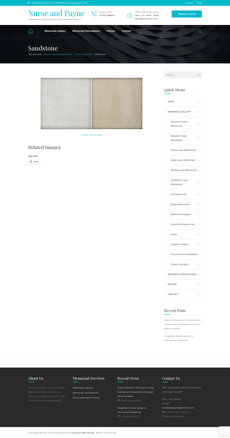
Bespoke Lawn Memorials (179, 138)
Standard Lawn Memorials (179, 123)
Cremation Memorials (182, 224)
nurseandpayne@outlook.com (178, 407)
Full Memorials (179, 194)
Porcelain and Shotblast (184, 254)
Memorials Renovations (86, 31)
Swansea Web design (83, 432)
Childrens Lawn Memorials (179, 182)
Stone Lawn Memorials (183, 150)
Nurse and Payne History (86, 397)
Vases (174, 234)
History (111, 31)
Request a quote (187, 13)
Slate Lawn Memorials (183, 160)
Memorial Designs (181, 214)
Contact (189, 2)
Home (33, 31)
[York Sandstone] (117, 103)
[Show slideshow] (92, 135)
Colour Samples (179, 264)
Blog (199, 2)
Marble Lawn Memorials (184, 170)
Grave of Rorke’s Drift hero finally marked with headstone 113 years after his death (182, 324)
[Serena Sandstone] (66, 103)
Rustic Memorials (180, 204)
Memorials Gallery (55, 31)
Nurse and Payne (56, 13)
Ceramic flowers (180, 244)
